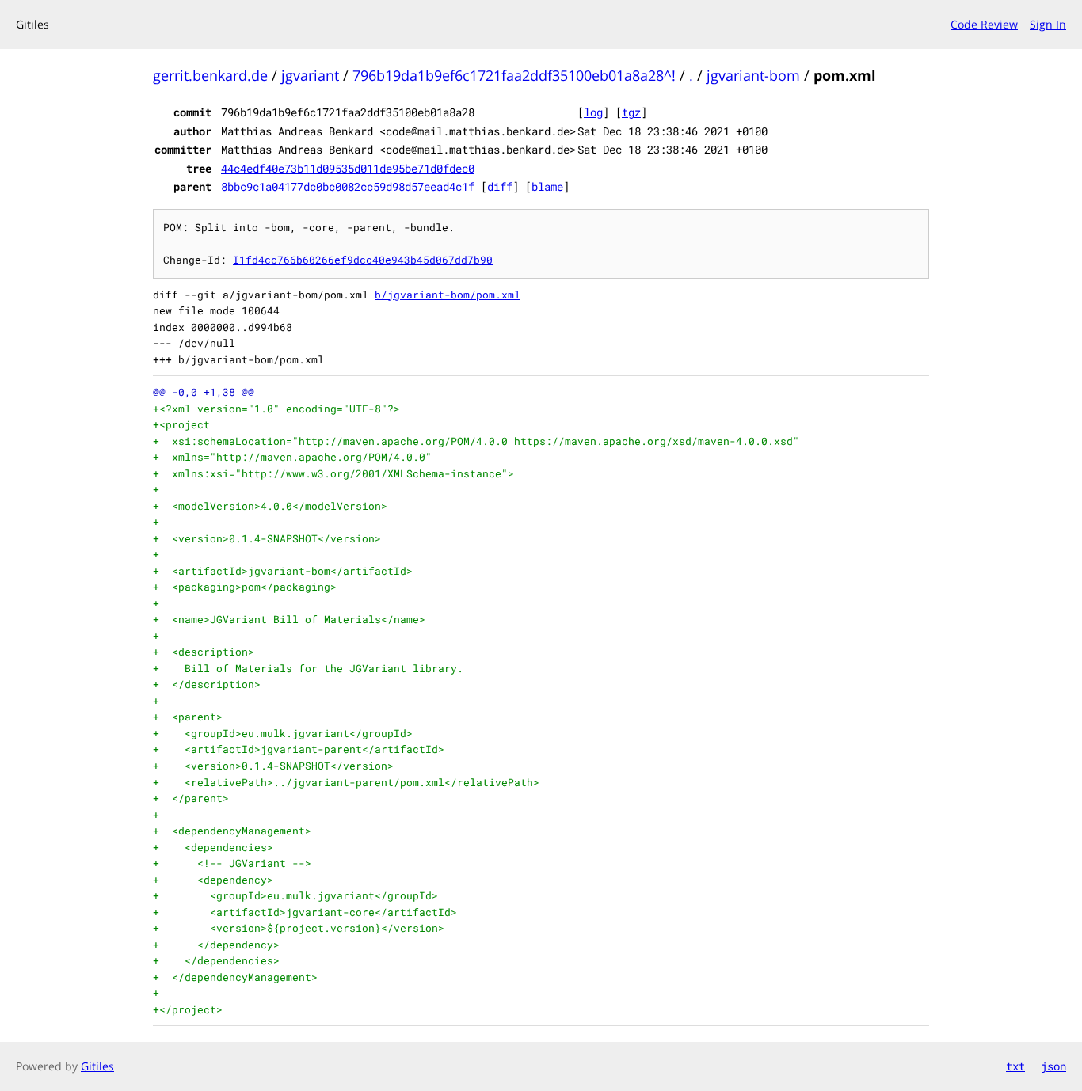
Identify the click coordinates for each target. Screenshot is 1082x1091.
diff (499, 186)
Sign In (1048, 24)
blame (547, 186)
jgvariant (310, 75)
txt (1015, 1066)
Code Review (984, 24)
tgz (631, 112)
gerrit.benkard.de (210, 75)
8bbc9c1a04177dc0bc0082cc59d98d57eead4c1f (347, 186)
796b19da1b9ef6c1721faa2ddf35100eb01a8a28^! (514, 75)
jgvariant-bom (753, 75)
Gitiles (97, 1066)
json (1053, 1066)
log (593, 112)
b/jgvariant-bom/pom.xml (447, 294)
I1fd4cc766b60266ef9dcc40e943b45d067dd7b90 (363, 260)
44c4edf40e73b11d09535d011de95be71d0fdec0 (347, 168)
